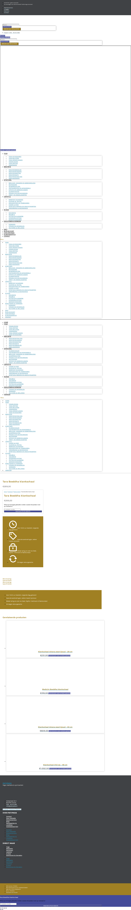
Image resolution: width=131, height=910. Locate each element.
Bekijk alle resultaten (11, 29)
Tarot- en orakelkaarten (18, 195)
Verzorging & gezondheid (18, 208)
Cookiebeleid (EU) (12, 827)
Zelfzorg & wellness (16, 228)
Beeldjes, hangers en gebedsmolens (22, 183)
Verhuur (7, 394)
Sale (5, 229)
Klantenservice (10, 234)
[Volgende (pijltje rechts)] (2, 909)
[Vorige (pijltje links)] (0, 909)
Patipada (7, 783)
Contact (7, 236)
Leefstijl (7, 197)
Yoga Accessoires (15, 335)
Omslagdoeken (14, 178)
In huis (6, 210)
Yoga (5, 153)
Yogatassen (13, 165)
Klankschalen (17, 491)
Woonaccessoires (15, 220)
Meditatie (7, 167)
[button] (51, 239)
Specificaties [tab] (7, 580)
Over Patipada (9, 233)
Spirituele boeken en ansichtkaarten (22, 375)
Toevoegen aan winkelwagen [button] (59, 656)
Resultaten (7, 27)
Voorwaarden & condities (11, 824)
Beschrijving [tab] (7, 579)
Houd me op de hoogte (23, 511)
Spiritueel (8, 180)
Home (6, 322)
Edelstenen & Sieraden (12, 221)
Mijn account (9, 231)
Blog (7, 821)
